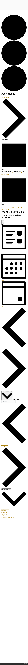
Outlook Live (4, 514)
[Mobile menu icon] (26, 5)
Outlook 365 (4, 512)
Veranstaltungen (5, 97)
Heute (2, 389)
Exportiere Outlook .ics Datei (8, 517)
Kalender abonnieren (6, 489)
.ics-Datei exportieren (6, 516)
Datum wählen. (16, 399)
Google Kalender (5, 509)
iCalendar (3, 510)
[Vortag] (14, 347)
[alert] (14, 158)
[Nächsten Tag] (14, 388)
